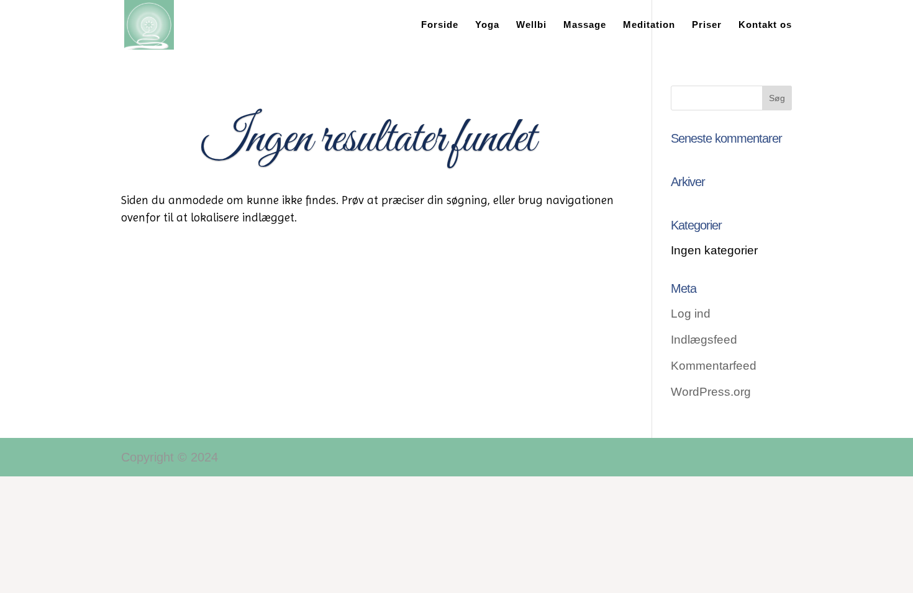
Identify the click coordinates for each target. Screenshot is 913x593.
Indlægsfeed (704, 339)
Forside (439, 25)
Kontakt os (765, 25)
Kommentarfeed (713, 365)
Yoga (487, 25)
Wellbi (531, 25)
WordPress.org (711, 391)
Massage (584, 25)
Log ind (691, 313)
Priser (707, 25)
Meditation (649, 25)
